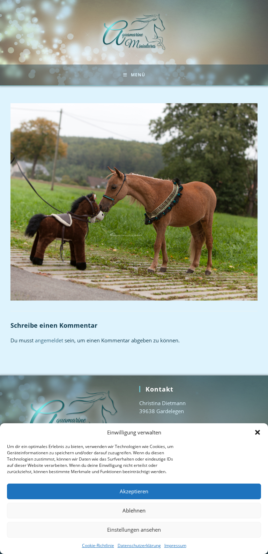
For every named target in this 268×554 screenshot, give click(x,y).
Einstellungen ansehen (134, 529)
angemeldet (49, 340)
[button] (257, 432)
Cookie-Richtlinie (98, 545)
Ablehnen (134, 510)
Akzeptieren (134, 491)
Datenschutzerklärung (139, 545)
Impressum (175, 545)
